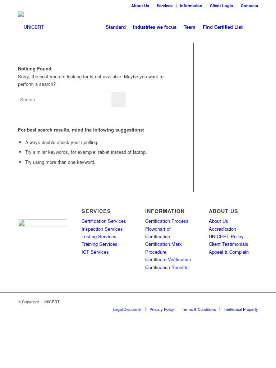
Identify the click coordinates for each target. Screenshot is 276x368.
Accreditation (222, 228)
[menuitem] (140, 6)
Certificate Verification (168, 259)
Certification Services (104, 220)
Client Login (221, 5)
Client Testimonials (228, 243)
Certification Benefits (167, 267)
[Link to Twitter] (220, 301)
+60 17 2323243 (41, 250)
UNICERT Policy (226, 236)
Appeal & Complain (229, 251)
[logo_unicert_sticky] (31, 27)
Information (191, 5)
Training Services (100, 243)
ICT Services (95, 251)
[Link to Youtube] (252, 301)
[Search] (252, 27)
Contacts (249, 5)
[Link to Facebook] (241, 301)
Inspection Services (102, 228)
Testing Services (99, 236)
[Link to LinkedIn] (231, 301)
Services (164, 5)
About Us (140, 5)
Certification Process (167, 220)
